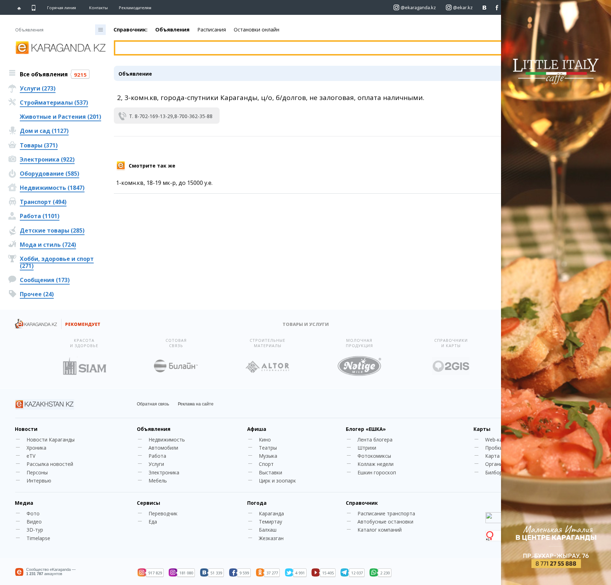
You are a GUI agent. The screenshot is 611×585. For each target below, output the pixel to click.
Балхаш (268, 529)
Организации (500, 464)
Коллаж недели (375, 464)
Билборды (497, 472)
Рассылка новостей (50, 464)
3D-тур (35, 529)
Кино (265, 439)
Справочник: (130, 29)
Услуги (156, 464)
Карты (481, 429)
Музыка (268, 455)
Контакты (98, 7)
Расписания (211, 29)
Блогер (366, 429)
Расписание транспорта (386, 513)
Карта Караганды (506, 455)
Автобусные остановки (385, 521)
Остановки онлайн (256, 29)
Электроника (164, 472)
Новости (26, 429)
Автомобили (163, 447)
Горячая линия (61, 7)
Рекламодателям (135, 7)
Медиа (24, 502)
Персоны (37, 472)
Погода (257, 502)
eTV (31, 455)
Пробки (494, 447)
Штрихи (366, 447)
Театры (268, 447)
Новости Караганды (51, 439)
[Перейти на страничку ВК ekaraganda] (484, 7)
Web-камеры (500, 439)
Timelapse (38, 538)
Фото (33, 513)
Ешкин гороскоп (376, 472)
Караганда (271, 513)
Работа (157, 455)
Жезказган (271, 538)
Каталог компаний (379, 529)
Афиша (256, 429)
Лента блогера (374, 439)
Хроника (36, 447)
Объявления (172, 29)
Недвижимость (167, 439)
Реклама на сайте (196, 404)
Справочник (362, 502)
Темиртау (270, 521)
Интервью (39, 480)
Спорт (266, 464)
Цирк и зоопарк (277, 480)
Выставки (270, 472)
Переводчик (163, 513)
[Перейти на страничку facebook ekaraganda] (496, 7)
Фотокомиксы (374, 455)
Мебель (158, 480)
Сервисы (148, 502)
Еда (153, 521)
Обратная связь (153, 404)
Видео (34, 521)
